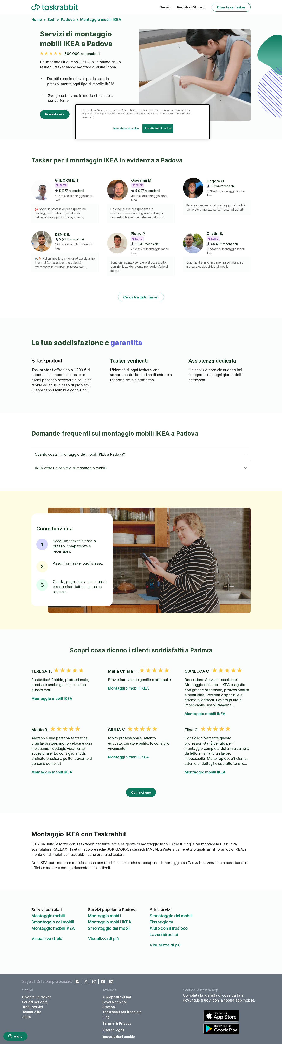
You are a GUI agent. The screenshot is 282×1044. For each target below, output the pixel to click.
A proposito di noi (116, 997)
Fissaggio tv (161, 921)
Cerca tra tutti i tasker (141, 297)
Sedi (51, 19)
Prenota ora (54, 114)
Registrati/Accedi (191, 7)
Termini (108, 1023)
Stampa (108, 1007)
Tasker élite (31, 1012)
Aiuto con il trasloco (169, 928)
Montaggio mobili (48, 915)
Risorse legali (113, 1030)
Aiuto (18, 1036)
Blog (106, 1017)
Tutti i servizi (32, 1007)
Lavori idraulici (164, 934)
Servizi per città (35, 1002)
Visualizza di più (46, 938)
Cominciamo (141, 792)
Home (36, 19)
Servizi (165, 7)
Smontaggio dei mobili (52, 921)
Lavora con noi (114, 1002)
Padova (68, 19)
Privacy (125, 1023)
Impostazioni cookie (118, 1037)
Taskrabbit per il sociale (121, 1012)
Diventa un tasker (231, 7)
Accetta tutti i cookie (158, 128)
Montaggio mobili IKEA (51, 698)
